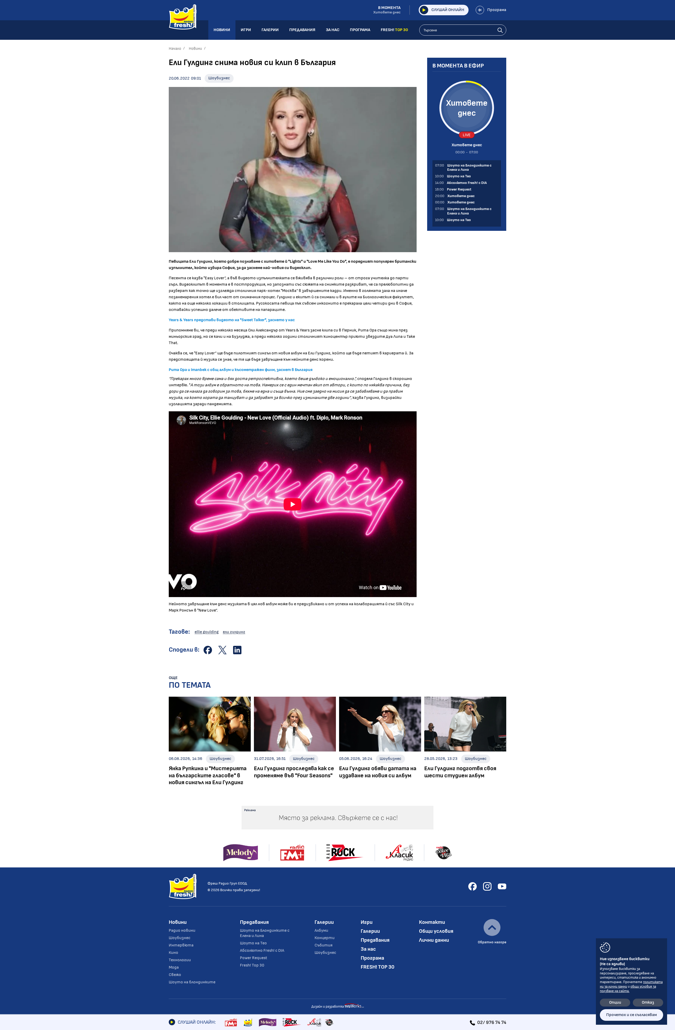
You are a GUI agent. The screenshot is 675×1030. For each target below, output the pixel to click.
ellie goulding (207, 631)
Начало (175, 48)
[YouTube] (502, 886)
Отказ (648, 1002)
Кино (173, 952)
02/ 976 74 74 (491, 1022)
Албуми (321, 930)
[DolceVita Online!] (329, 1022)
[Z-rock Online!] (292, 1022)
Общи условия (436, 931)
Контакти (432, 922)
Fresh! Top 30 (252, 965)
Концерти (325, 937)
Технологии (180, 960)
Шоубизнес (219, 78)
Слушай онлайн (447, 9)
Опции (615, 1002)
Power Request (253, 957)
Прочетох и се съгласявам (631, 1014)
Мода (174, 967)
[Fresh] (248, 1022)
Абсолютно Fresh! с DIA (262, 950)
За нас (368, 949)
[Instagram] (487, 886)
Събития (323, 945)
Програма (496, 9)
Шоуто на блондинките (192, 982)
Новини (195, 48)
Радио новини (182, 930)
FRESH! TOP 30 (377, 967)
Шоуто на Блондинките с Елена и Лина (265, 933)
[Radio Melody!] (267, 1022)
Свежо (175, 974)
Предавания (254, 922)
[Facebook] (472, 886)
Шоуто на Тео (253, 943)
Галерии (324, 922)
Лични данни (434, 940)
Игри (367, 922)
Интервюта (181, 945)
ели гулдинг (234, 631)
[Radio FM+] (231, 1022)
